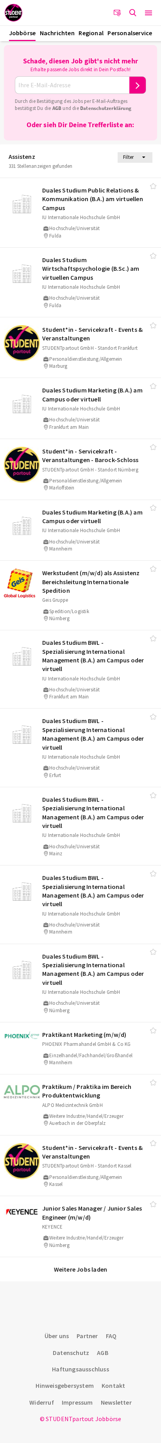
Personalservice (129, 33)
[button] (148, 13)
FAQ (111, 1336)
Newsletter (116, 1402)
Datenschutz (71, 1353)
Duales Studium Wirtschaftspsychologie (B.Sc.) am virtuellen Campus (91, 268)
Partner (87, 1336)
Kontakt (113, 1385)
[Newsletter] (117, 13)
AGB (57, 108)
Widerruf (41, 1402)
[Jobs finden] (133, 13)
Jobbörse (22, 33)
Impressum (77, 1402)
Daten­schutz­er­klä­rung (105, 108)
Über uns (57, 1336)
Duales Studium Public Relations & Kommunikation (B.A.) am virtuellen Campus (92, 199)
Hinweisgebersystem (65, 1385)
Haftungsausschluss (80, 1369)
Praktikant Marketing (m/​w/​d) (84, 1034)
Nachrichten (57, 33)
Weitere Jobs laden (80, 1269)
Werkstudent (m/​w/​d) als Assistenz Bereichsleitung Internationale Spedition (91, 581)
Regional (91, 33)
